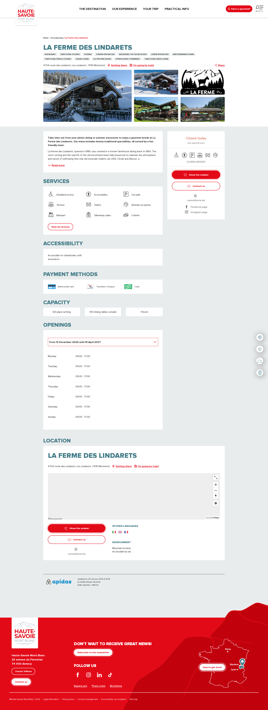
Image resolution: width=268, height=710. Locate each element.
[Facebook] (77, 676)
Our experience (124, 9)
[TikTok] (110, 676)
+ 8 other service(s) (196, 161)
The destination (92, 9)
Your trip (151, 9)
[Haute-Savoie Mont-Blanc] (26, 12)
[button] (87, 96)
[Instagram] (88, 676)
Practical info (177, 9)
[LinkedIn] (99, 676)
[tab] (100, 342)
